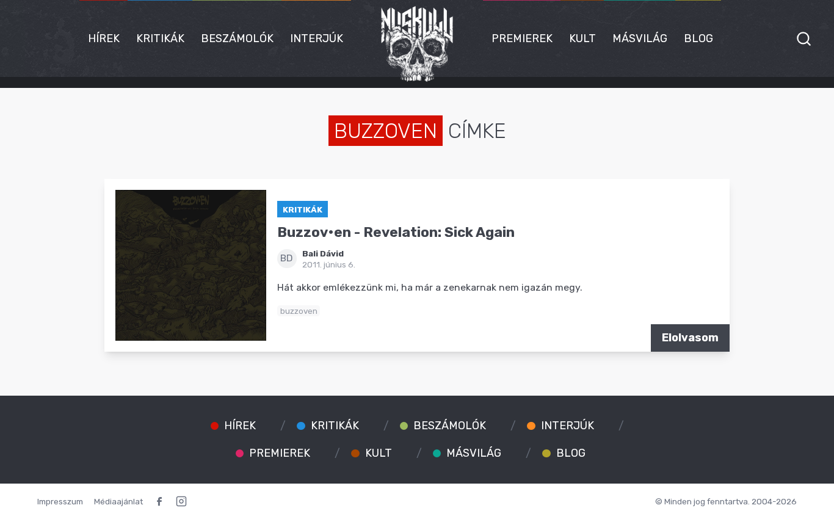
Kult (582, 38)
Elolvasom (690, 337)
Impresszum (60, 501)
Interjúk (316, 38)
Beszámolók (237, 38)
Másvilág (639, 38)
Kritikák (160, 38)
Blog (698, 38)
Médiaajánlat (118, 501)
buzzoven (298, 311)
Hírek (104, 38)
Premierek (522, 38)
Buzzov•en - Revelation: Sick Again (396, 232)
